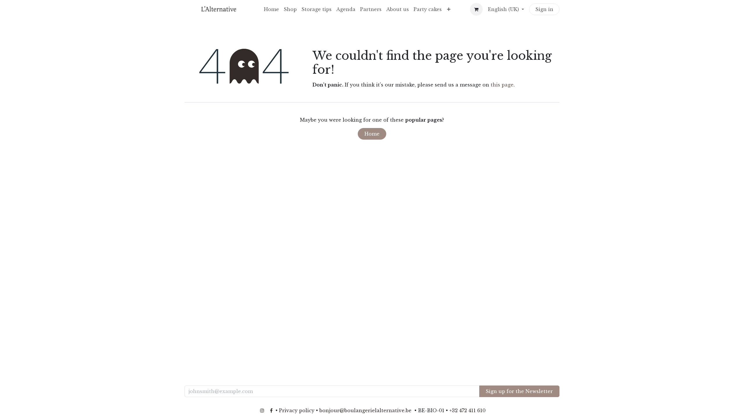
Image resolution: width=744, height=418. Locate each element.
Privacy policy (296, 410)
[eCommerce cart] (476, 9)
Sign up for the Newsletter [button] (519, 391)
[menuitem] (271, 9)
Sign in (544, 9)
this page (502, 85)
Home (372, 134)
